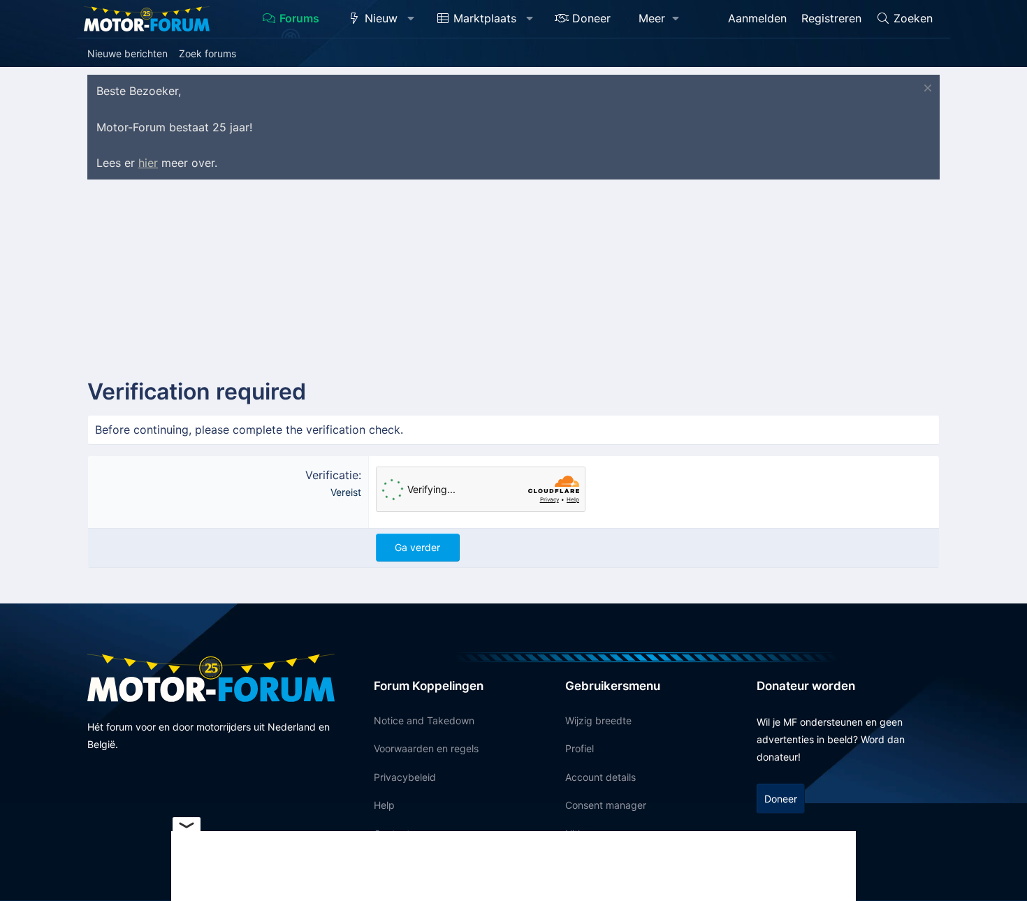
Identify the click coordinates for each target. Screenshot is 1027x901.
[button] (411, 19)
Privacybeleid (405, 777)
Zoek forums (207, 53)
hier (148, 163)
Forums (299, 18)
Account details (600, 777)
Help (384, 805)
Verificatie (331, 475)
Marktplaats (484, 18)
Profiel (579, 748)
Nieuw (381, 18)
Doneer (591, 18)
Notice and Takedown (424, 720)
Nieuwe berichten (127, 53)
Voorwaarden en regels (426, 748)
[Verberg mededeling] (926, 89)
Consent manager (605, 805)
